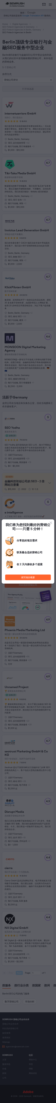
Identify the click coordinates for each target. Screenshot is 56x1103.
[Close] (50, 522)
